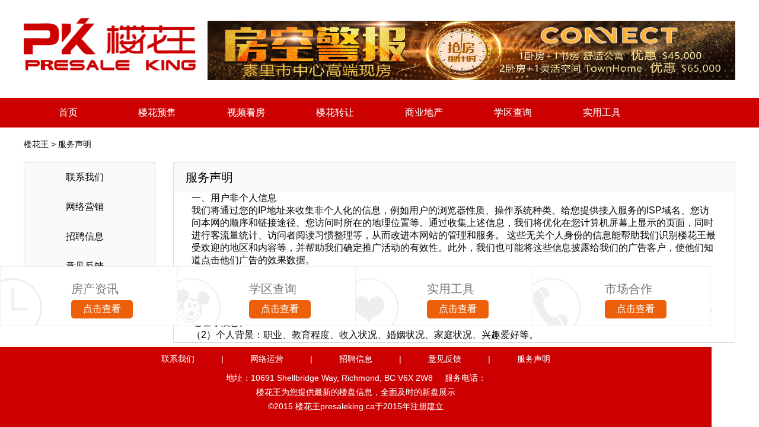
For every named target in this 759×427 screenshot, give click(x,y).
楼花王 (36, 144)
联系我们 (177, 359)
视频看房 (246, 112)
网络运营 (266, 359)
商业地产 (424, 112)
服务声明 (533, 359)
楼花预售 (157, 112)
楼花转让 (335, 112)
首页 (68, 112)
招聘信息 (355, 359)
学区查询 (513, 112)
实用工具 (602, 112)
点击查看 (102, 309)
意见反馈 (444, 359)
